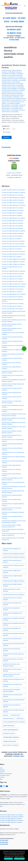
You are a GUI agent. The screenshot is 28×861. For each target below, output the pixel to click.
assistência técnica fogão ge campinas (13, 581)
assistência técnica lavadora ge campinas (11, 649)
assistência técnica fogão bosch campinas (11, 571)
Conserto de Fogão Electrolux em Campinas (13, 271)
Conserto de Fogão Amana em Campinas (13, 303)
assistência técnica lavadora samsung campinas (13, 654)
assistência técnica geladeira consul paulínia (13, 88)
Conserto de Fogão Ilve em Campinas (12, 249)
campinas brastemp (8, 718)
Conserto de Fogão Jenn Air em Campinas (13, 243)
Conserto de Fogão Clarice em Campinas (12, 208)
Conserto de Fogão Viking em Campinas (12, 223)
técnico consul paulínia (12, 111)
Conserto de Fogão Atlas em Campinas (12, 213)
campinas (5, 715)
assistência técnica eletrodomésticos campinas (12, 561)
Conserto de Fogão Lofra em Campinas (12, 236)
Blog (1, 779)
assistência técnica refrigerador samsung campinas (11, 690)
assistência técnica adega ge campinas (13, 553)
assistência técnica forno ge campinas (13, 594)
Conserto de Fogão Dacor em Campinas (12, 281)
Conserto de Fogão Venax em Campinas (12, 308)
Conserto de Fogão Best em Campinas (12, 291)
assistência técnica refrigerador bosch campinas (13, 680)
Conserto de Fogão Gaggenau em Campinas (13, 259)
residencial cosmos (9, 741)
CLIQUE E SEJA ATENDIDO (14, 173)
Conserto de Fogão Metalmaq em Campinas (13, 197)
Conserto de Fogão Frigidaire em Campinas (13, 261)
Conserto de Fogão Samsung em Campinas (13, 231)
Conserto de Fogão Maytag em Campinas (13, 233)
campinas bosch (15, 715)
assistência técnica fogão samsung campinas (12, 585)
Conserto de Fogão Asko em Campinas (12, 296)
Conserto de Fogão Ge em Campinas (11, 256)
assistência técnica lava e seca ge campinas (12, 670)
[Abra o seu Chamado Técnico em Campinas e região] (14, 162)
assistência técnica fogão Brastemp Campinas (12, 576)
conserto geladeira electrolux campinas (14, 722)
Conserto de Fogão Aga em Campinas (12, 306)
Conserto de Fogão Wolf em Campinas (12, 215)
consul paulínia (10, 103)
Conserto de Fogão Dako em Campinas (12, 278)
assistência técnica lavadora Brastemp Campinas (13, 644)
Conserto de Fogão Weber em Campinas (12, 220)
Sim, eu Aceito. (8, 858)
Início (1, 768)
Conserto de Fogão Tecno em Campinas (12, 226)
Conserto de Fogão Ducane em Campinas (13, 273)
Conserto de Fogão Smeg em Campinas (12, 228)
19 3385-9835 (8, 38)
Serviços (2, 771)
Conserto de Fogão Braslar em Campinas (12, 210)
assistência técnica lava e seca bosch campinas (13, 659)
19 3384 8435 (20, 38)
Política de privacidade (6, 773)
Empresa (2, 770)
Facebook (6, 147)
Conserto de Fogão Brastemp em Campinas (13, 286)
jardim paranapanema (10, 730)
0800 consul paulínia (17, 73)
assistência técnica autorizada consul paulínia (14, 78)
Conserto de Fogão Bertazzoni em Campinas (14, 294)
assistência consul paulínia (9, 75)
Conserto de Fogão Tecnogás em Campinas (13, 192)
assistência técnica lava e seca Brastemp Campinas (11, 665)
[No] (26, 855)
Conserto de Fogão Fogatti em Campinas (13, 200)
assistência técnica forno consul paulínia (12, 85)
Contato (2, 777)
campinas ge (19, 718)
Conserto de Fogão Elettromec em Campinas (14, 205)
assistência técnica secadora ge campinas (11, 705)
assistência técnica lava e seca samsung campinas (11, 675)
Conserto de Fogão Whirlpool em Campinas (13, 218)
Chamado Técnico (5, 775)
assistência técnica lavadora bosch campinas (12, 639)
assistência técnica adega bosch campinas (12, 549)
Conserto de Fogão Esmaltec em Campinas (13, 264)
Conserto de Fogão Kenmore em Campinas (13, 241)
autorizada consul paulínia (13, 98)
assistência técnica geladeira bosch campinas (12, 613)
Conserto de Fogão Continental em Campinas (14, 284)
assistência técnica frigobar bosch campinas (12, 603)
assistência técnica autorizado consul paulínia (14, 80)
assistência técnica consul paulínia (11, 82)
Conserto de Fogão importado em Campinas (13, 246)
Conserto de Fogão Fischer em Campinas (13, 202)
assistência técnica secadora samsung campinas (13, 710)
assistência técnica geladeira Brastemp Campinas (13, 619)
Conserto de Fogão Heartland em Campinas (13, 254)
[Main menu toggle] (24, 6)
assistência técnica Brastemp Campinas (14, 557)
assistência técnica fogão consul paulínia (12, 83)
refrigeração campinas (11, 737)
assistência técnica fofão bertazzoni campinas (13, 566)
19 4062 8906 (17, 21)
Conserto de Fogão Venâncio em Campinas (13, 190)
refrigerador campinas (9, 733)
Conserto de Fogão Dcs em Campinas (12, 276)
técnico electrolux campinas (10, 745)
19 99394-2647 (18, 756)
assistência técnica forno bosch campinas (11, 590)
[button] (24, 348)
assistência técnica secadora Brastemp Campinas (13, 700)
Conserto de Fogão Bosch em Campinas (12, 289)
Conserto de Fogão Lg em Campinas (11, 238)
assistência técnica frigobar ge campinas (11, 608)
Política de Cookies (19, 858)
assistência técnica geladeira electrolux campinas (14, 624)
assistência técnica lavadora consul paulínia (13, 90)
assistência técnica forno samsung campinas (12, 598)
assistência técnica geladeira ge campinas (11, 629)
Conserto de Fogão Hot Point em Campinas (13, 251)
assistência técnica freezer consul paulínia (13, 87)
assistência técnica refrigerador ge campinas (12, 685)
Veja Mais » (7, 138)
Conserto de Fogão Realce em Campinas (12, 195)
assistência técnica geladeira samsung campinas (13, 634)
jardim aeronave (8, 725)
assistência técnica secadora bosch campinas (12, 695)
